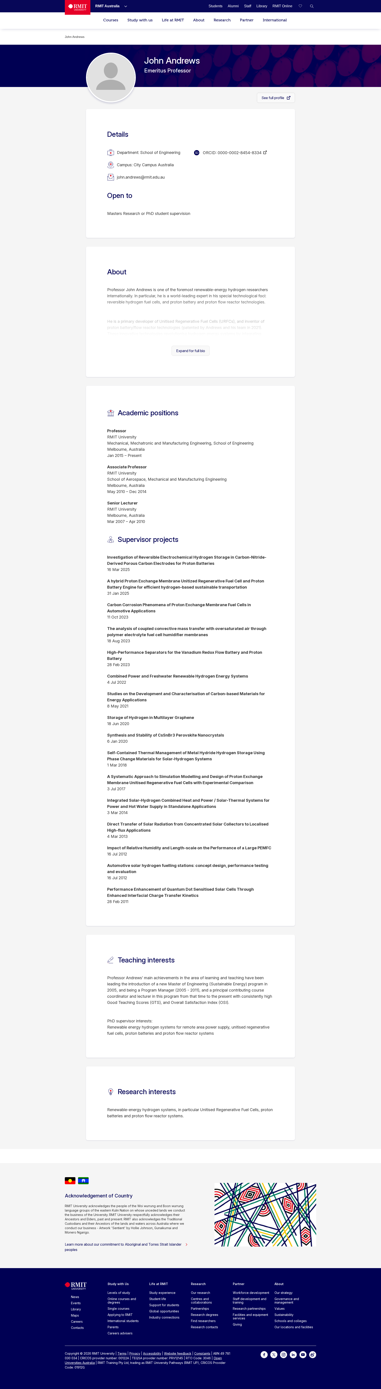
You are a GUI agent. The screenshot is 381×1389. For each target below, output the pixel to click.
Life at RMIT (173, 20)
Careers (77, 1321)
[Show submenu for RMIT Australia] (124, 6)
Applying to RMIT (120, 1315)
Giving (237, 1324)
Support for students (164, 1305)
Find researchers (203, 1321)
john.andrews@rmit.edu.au (141, 177)
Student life (157, 1299)
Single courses (118, 1308)
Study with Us (118, 1284)
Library (76, 1309)
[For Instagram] (283, 1354)
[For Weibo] (312, 1354)
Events (76, 1303)
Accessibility (152, 1353)
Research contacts (204, 1327)
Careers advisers (120, 1333)
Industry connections (164, 1317)
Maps (75, 1315)
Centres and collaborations (201, 1300)
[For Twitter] (273, 1354)
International (275, 20)
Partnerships (200, 1308)
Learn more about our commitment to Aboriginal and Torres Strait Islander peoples (123, 1247)
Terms (122, 1353)
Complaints (202, 1353)
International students (123, 1321)
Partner (247, 20)
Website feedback (177, 1353)
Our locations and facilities (294, 1327)
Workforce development (251, 1293)
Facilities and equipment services (250, 1316)
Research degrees (204, 1315)
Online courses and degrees (122, 1300)
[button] (311, 6)
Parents (113, 1327)
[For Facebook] (264, 1354)
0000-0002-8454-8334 (239, 152)
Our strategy (284, 1293)
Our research (200, 1293)
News (75, 1297)
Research (222, 20)
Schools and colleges (291, 1321)
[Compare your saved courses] (303, 6)
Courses (110, 20)
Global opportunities (164, 1311)
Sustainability (284, 1315)
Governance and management (287, 1300)
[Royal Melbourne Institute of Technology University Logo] (77, 7)
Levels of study (119, 1293)
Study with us (140, 20)
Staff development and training (249, 1300)
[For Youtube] (302, 1354)
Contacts (77, 1328)
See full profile (273, 98)
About (198, 20)
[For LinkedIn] (293, 1354)
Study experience (162, 1293)
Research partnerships (249, 1308)
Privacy (134, 1353)
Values (280, 1308)
